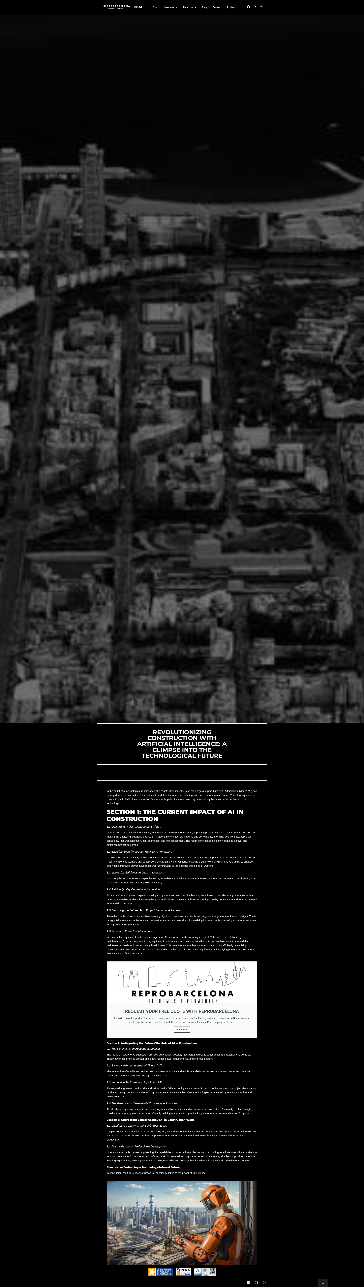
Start (156, 7)
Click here (182, 1029)
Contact (217, 7)
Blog (204, 7)
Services (169, 7)
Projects (231, 7)
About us (188, 7)
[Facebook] (248, 7)
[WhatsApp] (262, 7)
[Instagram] (255, 7)
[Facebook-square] (248, 1282)
